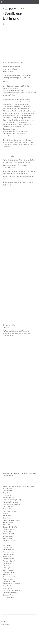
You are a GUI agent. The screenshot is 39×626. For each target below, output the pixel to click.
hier (12, 156)
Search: (2, 621)
